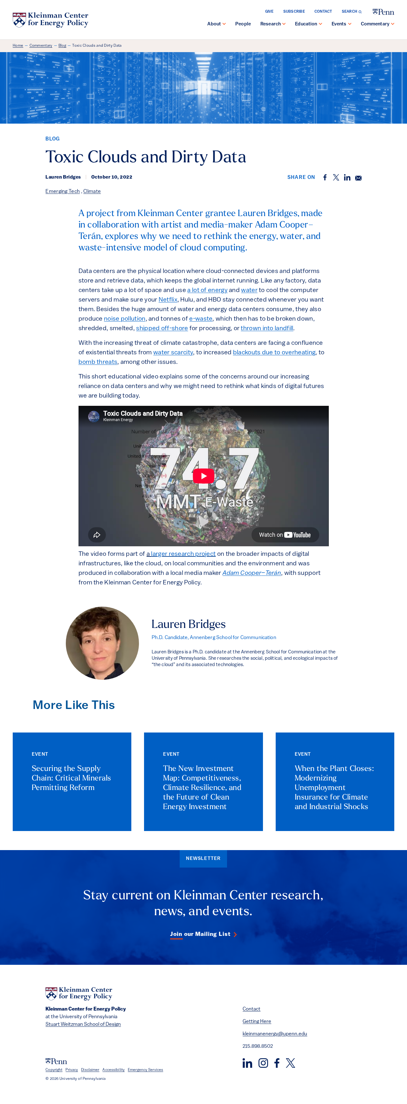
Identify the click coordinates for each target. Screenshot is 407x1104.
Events (339, 24)
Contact (323, 12)
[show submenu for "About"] (224, 24)
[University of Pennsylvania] (383, 12)
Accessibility (113, 1070)
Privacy (72, 1070)
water (249, 290)
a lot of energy (207, 290)
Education (306, 24)
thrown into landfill (267, 328)
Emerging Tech (62, 191)
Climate (92, 191)
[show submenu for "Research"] (284, 24)
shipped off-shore (162, 328)
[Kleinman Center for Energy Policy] (50, 20)
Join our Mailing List (200, 934)
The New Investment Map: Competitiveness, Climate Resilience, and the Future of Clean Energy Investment (202, 788)
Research (270, 24)
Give (269, 12)
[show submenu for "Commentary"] (392, 24)
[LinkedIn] (247, 1063)
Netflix (168, 300)
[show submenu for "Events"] (349, 24)
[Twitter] (290, 1063)
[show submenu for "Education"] (320, 24)
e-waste (200, 319)
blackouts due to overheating (274, 353)
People (243, 24)
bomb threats (98, 362)
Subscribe (294, 12)
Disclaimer (90, 1070)
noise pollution (125, 319)
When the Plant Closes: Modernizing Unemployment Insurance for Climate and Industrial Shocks (334, 788)
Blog (62, 46)
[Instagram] (263, 1063)
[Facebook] (276, 1063)
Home (18, 46)
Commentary (375, 24)
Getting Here (257, 1021)
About (214, 24)
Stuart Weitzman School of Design (83, 1024)
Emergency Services (145, 1070)
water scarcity (173, 353)
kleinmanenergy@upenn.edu (275, 1034)
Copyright (53, 1070)
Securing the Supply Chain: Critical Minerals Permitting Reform (71, 778)
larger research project (183, 554)
